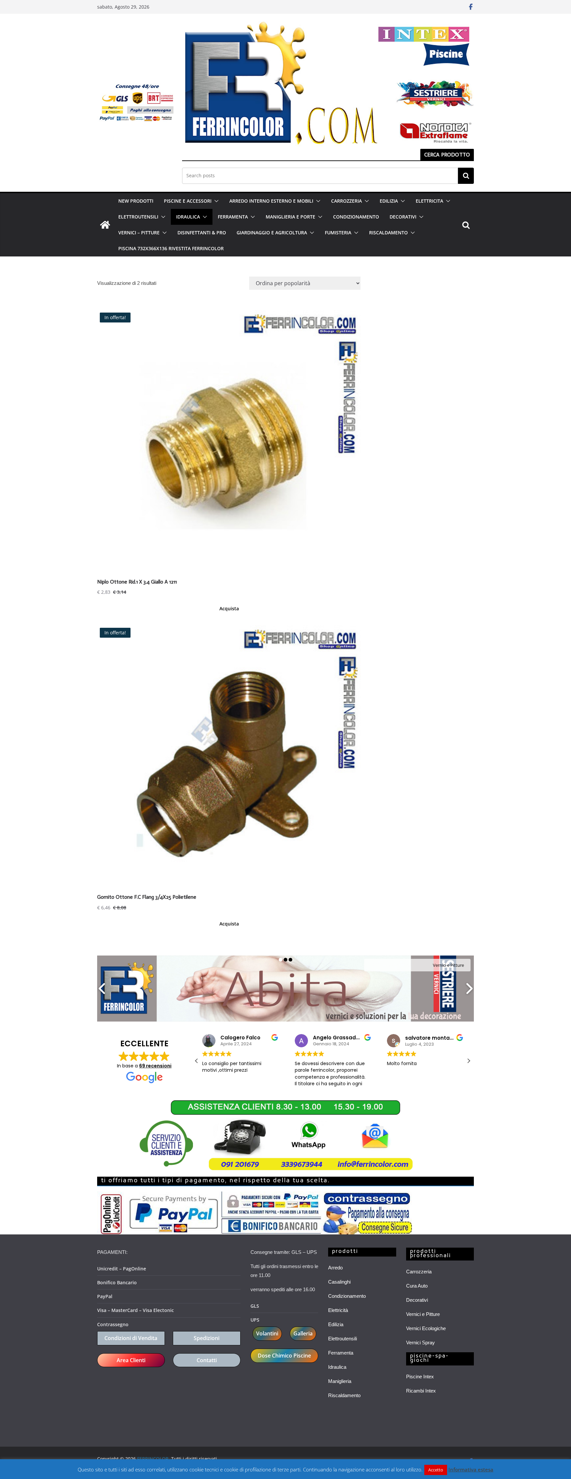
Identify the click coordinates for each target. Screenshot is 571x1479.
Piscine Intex (420, 1376)
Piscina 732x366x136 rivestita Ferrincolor (171, 248)
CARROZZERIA (346, 201)
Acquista (229, 608)
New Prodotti (135, 201)
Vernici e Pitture (423, 1314)
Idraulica (337, 1367)
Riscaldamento (344, 1395)
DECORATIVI (403, 217)
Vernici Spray (420, 1342)
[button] (215, 201)
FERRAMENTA (233, 217)
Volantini (267, 1333)
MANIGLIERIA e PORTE (290, 217)
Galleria (303, 1333)
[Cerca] (466, 176)
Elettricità (338, 1310)
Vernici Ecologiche (426, 1328)
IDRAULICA (188, 217)
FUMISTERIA (338, 232)
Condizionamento (347, 1296)
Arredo (335, 1267)
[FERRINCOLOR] (105, 225)
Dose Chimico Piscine (284, 1355)
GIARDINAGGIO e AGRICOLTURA (272, 232)
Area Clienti (131, 1360)
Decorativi (417, 1300)
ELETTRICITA (429, 201)
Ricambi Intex (421, 1391)
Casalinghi (339, 1282)
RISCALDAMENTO (388, 232)
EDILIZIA (389, 201)
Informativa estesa (470, 1469)
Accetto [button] (435, 1470)
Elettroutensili (342, 1338)
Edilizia (335, 1324)
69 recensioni (155, 1065)
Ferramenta (340, 1353)
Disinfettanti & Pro (201, 232)
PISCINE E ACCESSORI (187, 201)
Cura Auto (417, 1286)
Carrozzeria (419, 1271)
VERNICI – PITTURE (139, 232)
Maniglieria (339, 1381)
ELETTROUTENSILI (138, 217)
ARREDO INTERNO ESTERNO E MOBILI (271, 201)
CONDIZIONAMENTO (356, 217)
